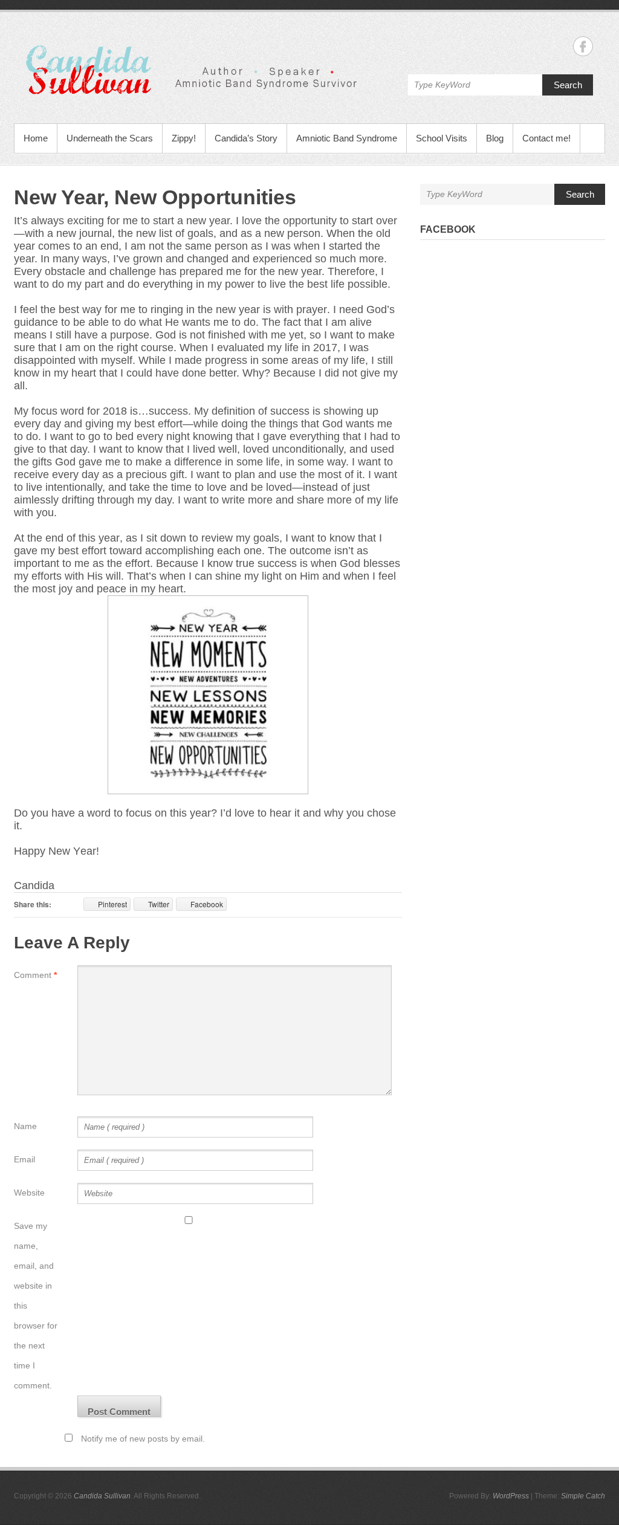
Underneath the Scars (109, 138)
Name (25, 1126)
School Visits (441, 138)
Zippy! (184, 138)
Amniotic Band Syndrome (346, 138)
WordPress (511, 1496)
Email (24, 1159)
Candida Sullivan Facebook (583, 46)
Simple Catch (583, 1496)
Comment (35, 975)
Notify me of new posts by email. (143, 1438)
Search (568, 85)
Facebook (448, 229)
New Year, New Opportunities (155, 197)
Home (36, 138)
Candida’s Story (246, 138)
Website (29, 1192)
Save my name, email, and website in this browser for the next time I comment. (35, 1305)
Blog (495, 138)
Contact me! (546, 138)
